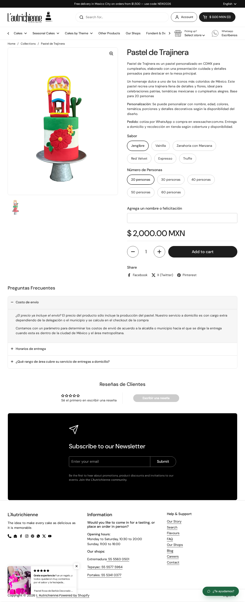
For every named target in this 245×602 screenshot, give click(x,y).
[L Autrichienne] (30, 17)
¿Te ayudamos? (223, 591)
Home (11, 44)
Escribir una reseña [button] (156, 398)
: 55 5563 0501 (118, 559)
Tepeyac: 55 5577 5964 (104, 567)
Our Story (174, 521)
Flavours (173, 533)
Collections (28, 44)
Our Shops (175, 545)
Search (172, 527)
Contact (173, 562)
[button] (189, 33)
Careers (173, 556)
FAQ (170, 539)
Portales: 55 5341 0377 (104, 575)
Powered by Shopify (74, 595)
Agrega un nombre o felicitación (154, 208)
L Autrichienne (47, 595)
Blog (170, 551)
